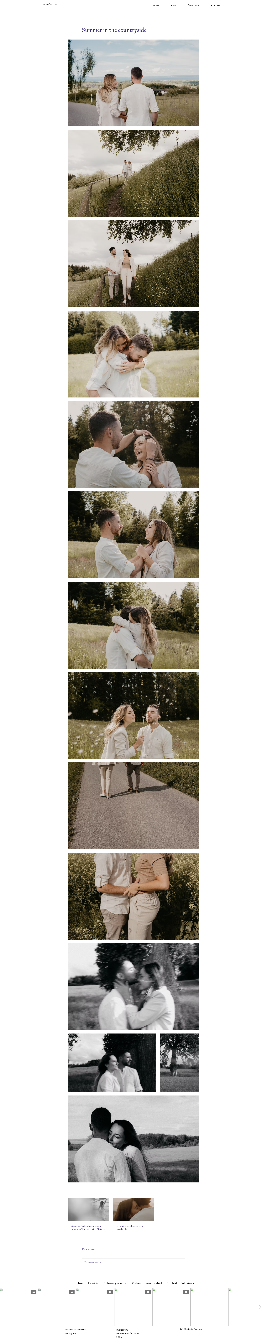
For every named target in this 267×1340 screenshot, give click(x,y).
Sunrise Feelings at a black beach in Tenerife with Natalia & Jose (88, 1227)
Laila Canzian (50, 4)
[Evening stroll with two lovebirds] (133, 1209)
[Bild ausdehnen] (133, 83)
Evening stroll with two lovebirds (130, 1227)
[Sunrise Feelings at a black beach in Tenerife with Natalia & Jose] (88, 1209)
